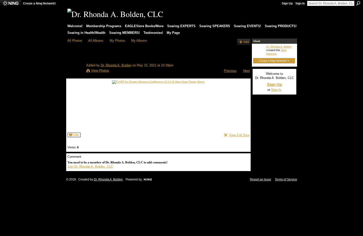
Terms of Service (286, 179)
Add (246, 41)
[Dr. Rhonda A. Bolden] (75, 63)
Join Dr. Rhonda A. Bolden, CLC (90, 166)
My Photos (117, 40)
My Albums (139, 40)
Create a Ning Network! (39, 3)
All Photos (74, 40)
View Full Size (239, 135)
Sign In (300, 3)
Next (246, 71)
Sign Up (287, 3)
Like (76, 135)
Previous (230, 71)
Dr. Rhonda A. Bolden (116, 65)
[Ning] (10, 3)
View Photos (100, 70)
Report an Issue (260, 179)
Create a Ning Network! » (274, 60)
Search (358, 3)
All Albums (95, 40)
